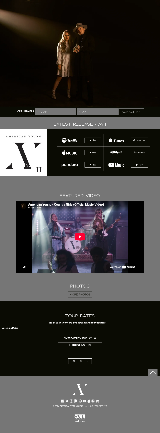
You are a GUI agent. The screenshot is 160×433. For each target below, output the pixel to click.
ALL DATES (80, 361)
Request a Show (80, 345)
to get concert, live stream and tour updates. (77, 322)
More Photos (80, 294)
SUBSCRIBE (131, 111)
